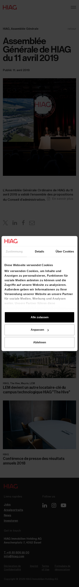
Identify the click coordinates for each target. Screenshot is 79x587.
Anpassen (37, 329)
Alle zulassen (40, 317)
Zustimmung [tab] (14, 251)
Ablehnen (39, 342)
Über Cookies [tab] (65, 251)
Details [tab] (39, 251)
